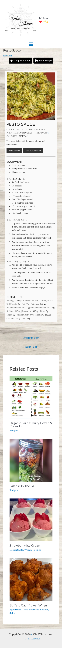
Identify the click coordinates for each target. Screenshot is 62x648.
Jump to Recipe (22, 60)
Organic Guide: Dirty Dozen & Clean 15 (31, 424)
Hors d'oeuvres (31, 609)
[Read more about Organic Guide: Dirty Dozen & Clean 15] (31, 397)
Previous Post (31, 337)
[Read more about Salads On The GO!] (31, 460)
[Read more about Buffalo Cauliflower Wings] (31, 579)
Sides (12, 613)
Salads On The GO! (23, 486)
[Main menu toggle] (31, 44)
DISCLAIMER (32, 638)
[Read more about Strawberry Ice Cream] (31, 519)
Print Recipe (45, 60)
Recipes (8, 55)
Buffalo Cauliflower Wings (29, 605)
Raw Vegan (26, 549)
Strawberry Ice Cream (25, 545)
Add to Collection (33, 150)
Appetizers (15, 609)
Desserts (14, 549)
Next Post (31, 346)
